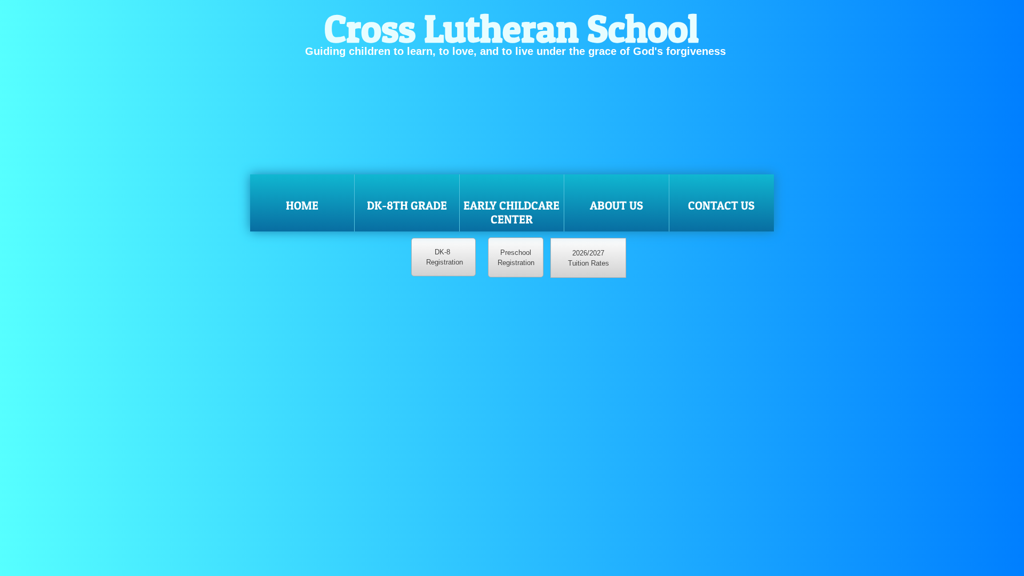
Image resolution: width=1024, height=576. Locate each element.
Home (302, 205)
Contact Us (721, 205)
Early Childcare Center (511, 212)
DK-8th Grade (407, 205)
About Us (616, 205)
